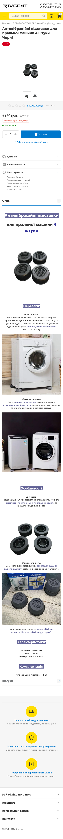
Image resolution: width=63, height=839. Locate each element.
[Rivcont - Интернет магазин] (15, 5)
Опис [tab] (5, 200)
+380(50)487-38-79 (50, 7)
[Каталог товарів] (4, 16)
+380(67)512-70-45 (50, 4)
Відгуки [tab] (7, 681)
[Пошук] (44, 16)
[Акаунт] (51, 16)
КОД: (48, 105)
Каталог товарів (4, 16)
